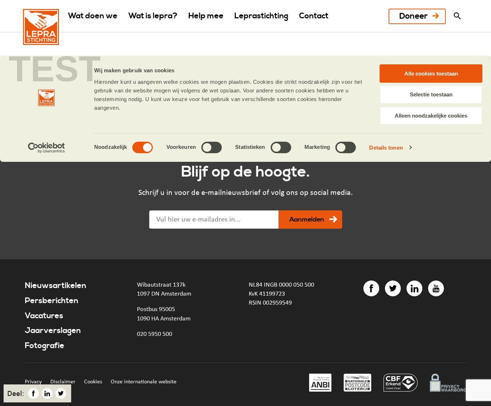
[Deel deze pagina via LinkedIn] (47, 393)
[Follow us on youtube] (436, 288)
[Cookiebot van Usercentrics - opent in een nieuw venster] (46, 147)
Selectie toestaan (431, 94)
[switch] (211, 147)
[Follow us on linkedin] (414, 288)
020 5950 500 (154, 334)
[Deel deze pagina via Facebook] (33, 393)
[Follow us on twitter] (393, 288)
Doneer (413, 16)
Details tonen (386, 148)
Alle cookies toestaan (431, 73)
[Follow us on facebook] (371, 288)
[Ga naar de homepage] (41, 27)
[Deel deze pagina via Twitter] (60, 393)
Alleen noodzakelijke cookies (431, 116)
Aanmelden (306, 219)
